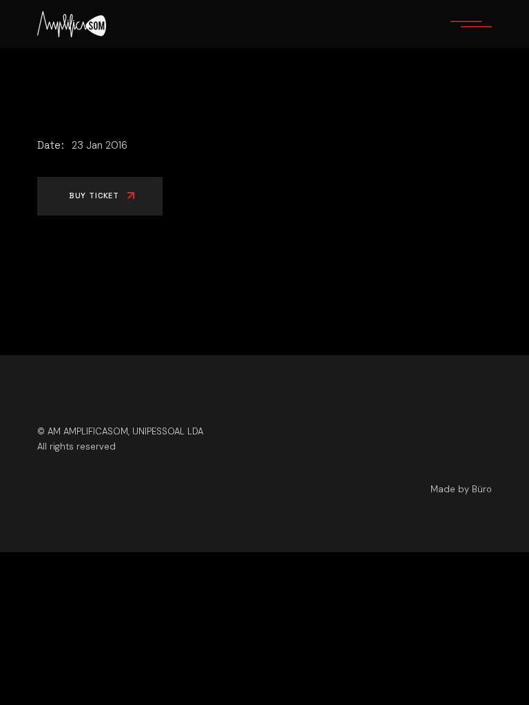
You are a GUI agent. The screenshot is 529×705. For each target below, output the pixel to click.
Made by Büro (461, 489)
